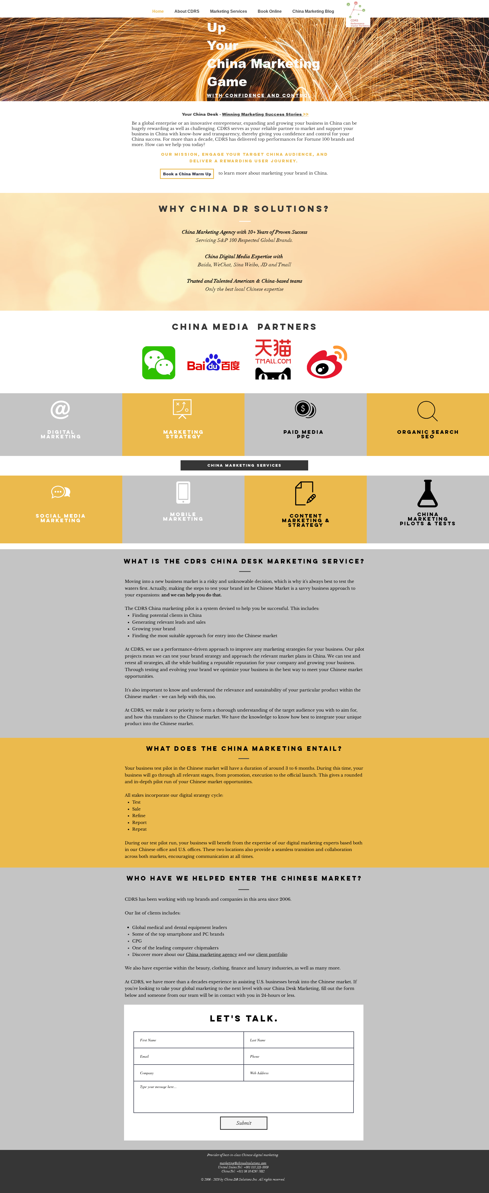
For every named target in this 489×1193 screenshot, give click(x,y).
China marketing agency (211, 954)
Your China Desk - (202, 114)
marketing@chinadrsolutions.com (243, 1163)
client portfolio (271, 954)
